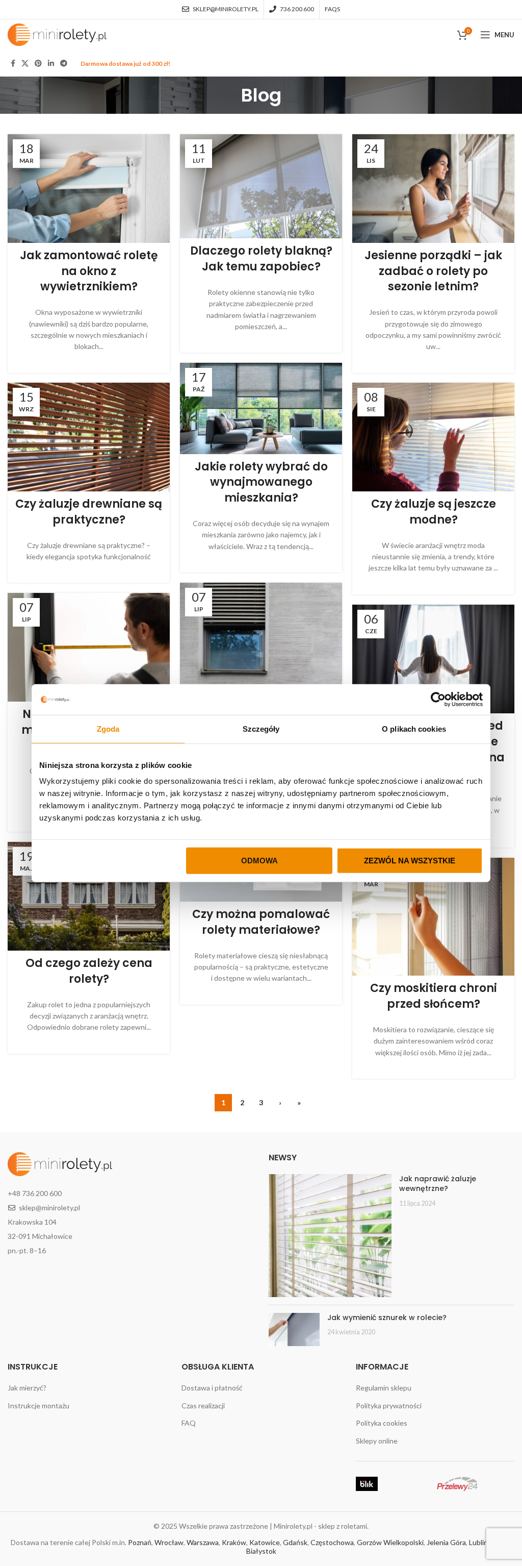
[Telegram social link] (63, 63)
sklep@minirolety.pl (49, 1207)
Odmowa (259, 860)
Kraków (234, 1542)
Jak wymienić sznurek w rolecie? (387, 1317)
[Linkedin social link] (51, 63)
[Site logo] (57, 34)
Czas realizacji (203, 1405)
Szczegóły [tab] (261, 728)
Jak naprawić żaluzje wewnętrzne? (437, 1184)
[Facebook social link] (13, 63)
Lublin (478, 1542)
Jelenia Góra (446, 1542)
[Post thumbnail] (330, 1235)
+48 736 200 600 (35, 1193)
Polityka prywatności (389, 1405)
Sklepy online (377, 1440)
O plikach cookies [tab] (414, 728)
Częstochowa (332, 1542)
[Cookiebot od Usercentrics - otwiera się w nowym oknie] (438, 699)
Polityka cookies (381, 1423)
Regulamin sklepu (383, 1387)
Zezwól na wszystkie (409, 860)
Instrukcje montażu (38, 1405)
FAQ (188, 1423)
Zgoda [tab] (108, 728)
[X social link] (25, 63)
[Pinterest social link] (38, 63)
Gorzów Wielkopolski (390, 1542)
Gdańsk (295, 1542)
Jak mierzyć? (27, 1387)
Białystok (261, 1551)
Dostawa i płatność (212, 1387)
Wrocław (169, 1542)
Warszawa (203, 1542)
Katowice (264, 1542)
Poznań (139, 1542)
